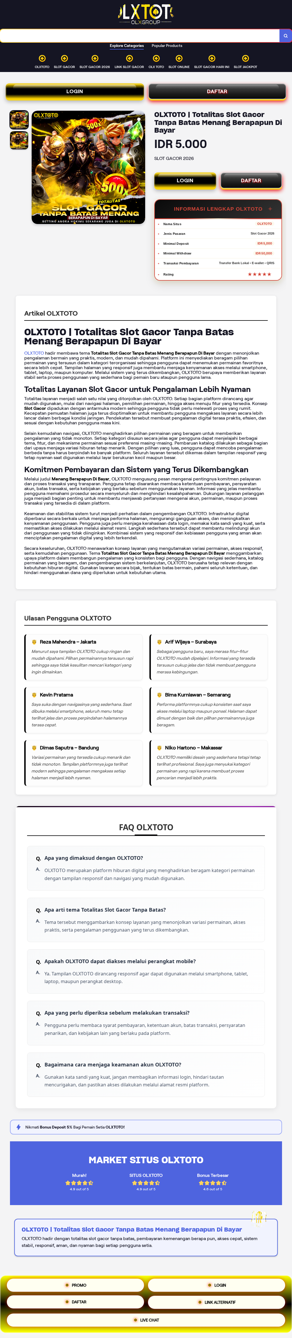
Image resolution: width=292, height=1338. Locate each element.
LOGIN (74, 91)
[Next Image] (140, 168)
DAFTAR (217, 91)
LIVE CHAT (149, 1321)
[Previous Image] (36, 168)
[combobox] (140, 35)
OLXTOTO (34, 353)
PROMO (79, 1286)
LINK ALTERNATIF (220, 1304)
